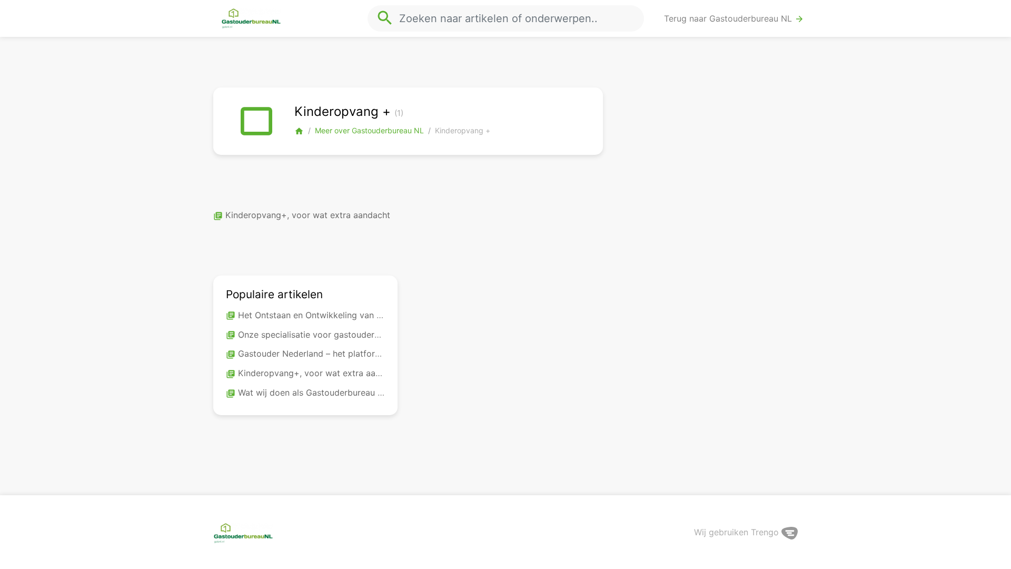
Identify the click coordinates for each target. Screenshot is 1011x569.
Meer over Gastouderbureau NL (369, 130)
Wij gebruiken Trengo (737, 532)
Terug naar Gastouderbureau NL (734, 18)
